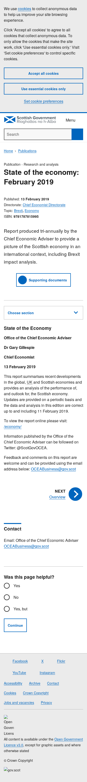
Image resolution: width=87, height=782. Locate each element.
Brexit (18, 210)
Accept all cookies (43, 73)
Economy (32, 210)
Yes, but (20, 609)
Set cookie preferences (43, 101)
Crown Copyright (36, 692)
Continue (15, 625)
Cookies (10, 692)
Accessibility (13, 683)
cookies (24, 8)
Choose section (21, 312)
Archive (34, 683)
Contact (53, 683)
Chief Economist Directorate (44, 204)
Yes (17, 585)
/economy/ (13, 426)
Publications (27, 150)
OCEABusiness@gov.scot (53, 469)
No (16, 597)
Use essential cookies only (43, 88)
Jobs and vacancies (19, 702)
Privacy (46, 702)
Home (8, 150)
